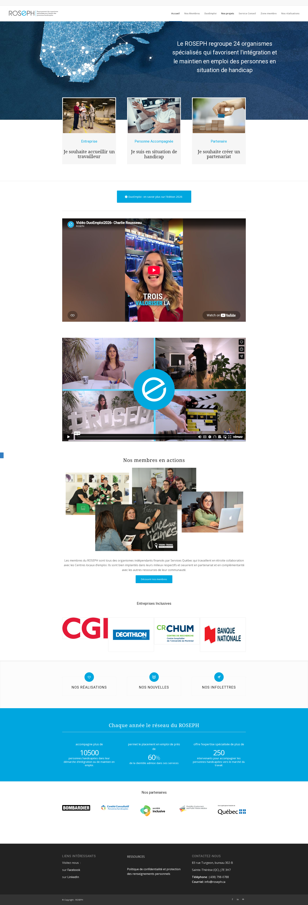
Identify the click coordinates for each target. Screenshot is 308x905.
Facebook (73, 870)
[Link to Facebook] (232, 899)
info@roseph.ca (214, 882)
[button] (2, 455)
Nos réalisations (89, 687)
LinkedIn (73, 877)
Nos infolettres (219, 687)
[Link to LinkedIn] (237, 899)
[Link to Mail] (243, 899)
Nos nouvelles (154, 687)
